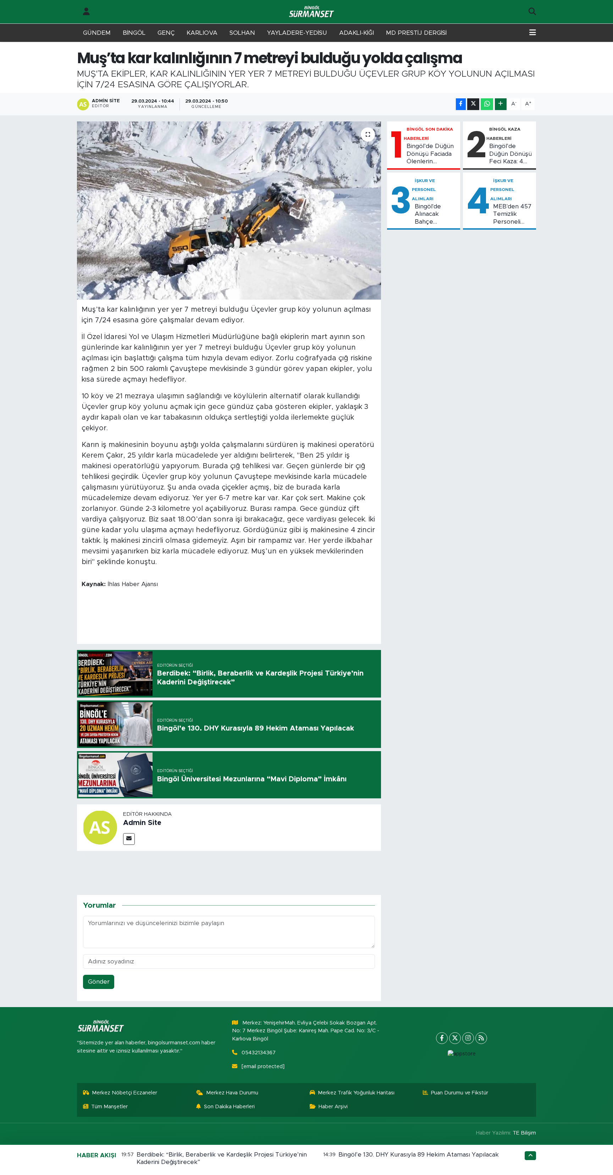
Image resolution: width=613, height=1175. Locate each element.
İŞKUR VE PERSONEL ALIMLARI (424, 190)
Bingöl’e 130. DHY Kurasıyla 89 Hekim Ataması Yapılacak (418, 1155)
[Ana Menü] (532, 33)
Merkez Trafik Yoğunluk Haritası (356, 1092)
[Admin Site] (100, 827)
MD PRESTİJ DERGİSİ (416, 33)
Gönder (99, 982)
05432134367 (259, 1052)
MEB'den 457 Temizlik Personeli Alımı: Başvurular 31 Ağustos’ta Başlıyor (512, 214)
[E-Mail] (129, 839)
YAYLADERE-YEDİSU (297, 33)
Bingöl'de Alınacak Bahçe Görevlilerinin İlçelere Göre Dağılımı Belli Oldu (434, 214)
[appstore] (461, 1054)
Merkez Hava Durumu (232, 1092)
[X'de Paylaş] (473, 104)
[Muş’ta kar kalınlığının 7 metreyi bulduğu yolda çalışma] (229, 210)
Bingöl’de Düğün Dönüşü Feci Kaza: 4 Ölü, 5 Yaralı (510, 154)
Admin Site (142, 822)
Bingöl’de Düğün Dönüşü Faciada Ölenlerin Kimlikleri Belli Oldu (430, 154)
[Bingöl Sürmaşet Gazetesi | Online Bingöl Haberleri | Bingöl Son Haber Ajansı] (312, 12)
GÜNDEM (97, 33)
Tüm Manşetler (109, 1106)
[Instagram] (468, 1038)
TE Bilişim (524, 1133)
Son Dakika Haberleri (229, 1106)
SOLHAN (242, 33)
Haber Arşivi (333, 1106)
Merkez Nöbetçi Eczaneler (124, 1092)
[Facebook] (442, 1038)
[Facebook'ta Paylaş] (461, 104)
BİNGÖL (134, 33)
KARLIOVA (202, 33)
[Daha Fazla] (501, 104)
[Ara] (532, 11)
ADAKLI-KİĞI (356, 33)
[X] (455, 1038)
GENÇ (166, 33)
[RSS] (481, 1038)
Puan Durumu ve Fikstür (459, 1092)
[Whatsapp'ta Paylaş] (487, 104)
